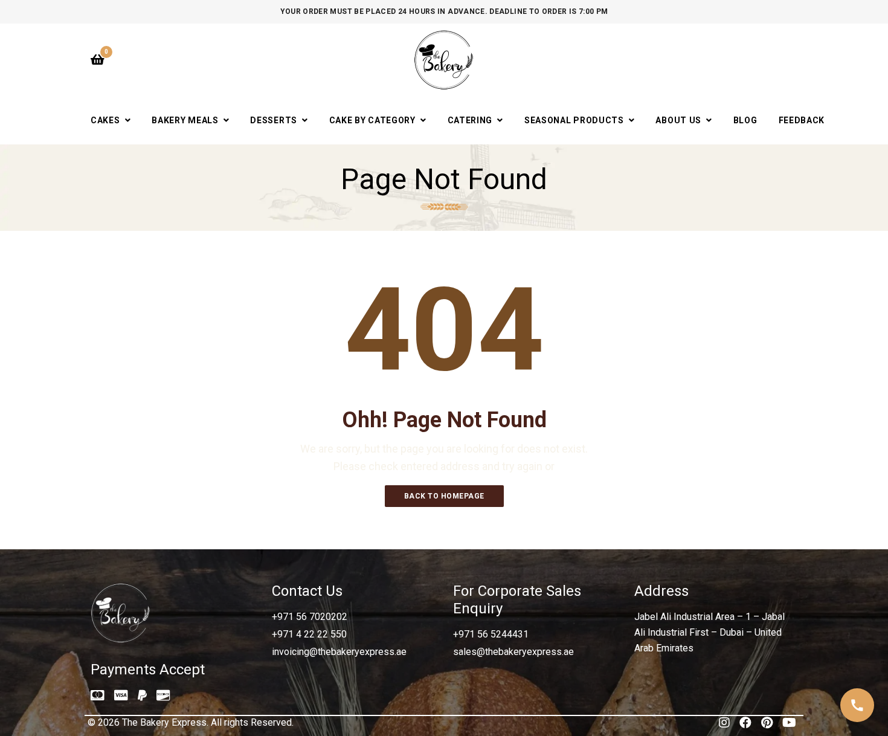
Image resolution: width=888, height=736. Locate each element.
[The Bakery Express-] (444, 60)
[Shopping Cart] (98, 60)
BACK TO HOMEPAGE (444, 496)
